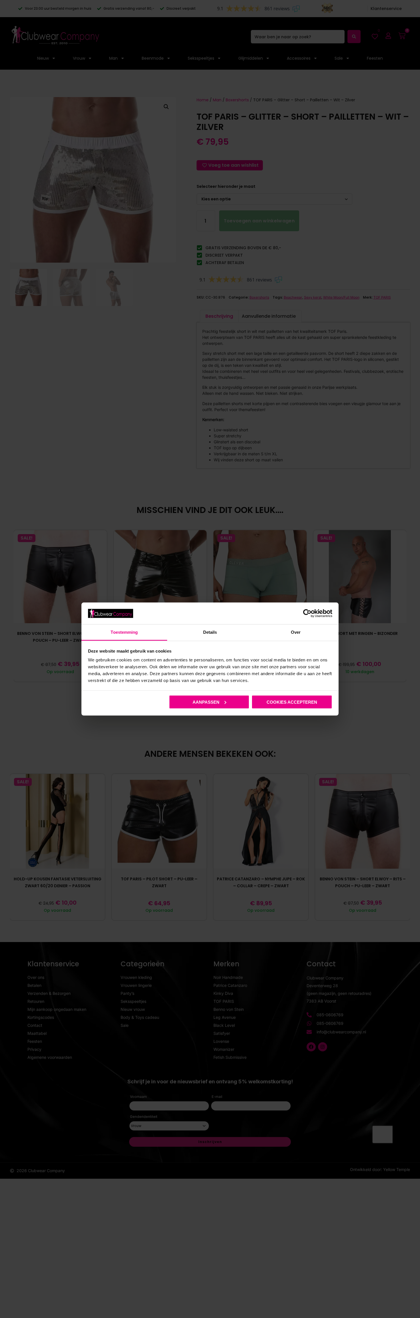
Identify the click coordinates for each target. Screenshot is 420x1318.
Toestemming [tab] (124, 632)
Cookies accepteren (292, 701)
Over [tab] (296, 632)
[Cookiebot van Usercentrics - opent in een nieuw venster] (307, 613)
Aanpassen (206, 701)
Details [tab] (210, 632)
